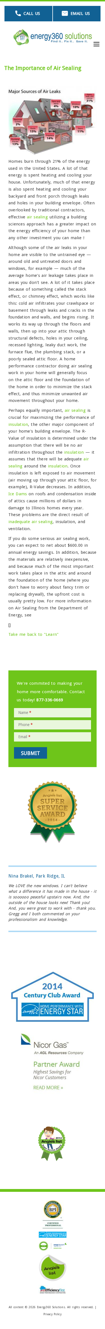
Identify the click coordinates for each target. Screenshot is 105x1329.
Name (24, 712)
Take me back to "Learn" (33, 634)
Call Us (32, 13)
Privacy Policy (52, 1314)
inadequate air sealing (30, 521)
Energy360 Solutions (51, 1307)
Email (24, 736)
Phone (25, 724)
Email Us (80, 13)
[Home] (52, 37)
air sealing (38, 217)
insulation (18, 424)
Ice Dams (17, 493)
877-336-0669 (49, 699)
